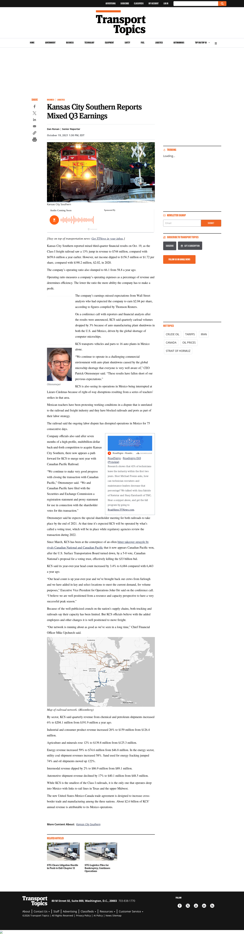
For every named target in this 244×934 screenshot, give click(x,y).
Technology (89, 42)
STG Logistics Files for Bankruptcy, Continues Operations (97, 868)
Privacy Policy (83, 915)
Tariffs (190, 334)
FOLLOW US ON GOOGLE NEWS (179, 259)
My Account (154, 3)
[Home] (122, 22)
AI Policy (98, 915)
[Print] (34, 140)
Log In (165, 3)
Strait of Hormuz (178, 351)
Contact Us (41, 911)
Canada (171, 342)
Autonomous (178, 42)
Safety (127, 42)
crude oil (172, 334)
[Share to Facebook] (34, 107)
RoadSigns (114, 458)
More (215, 42)
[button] (34, 133)
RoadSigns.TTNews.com (121, 509)
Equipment (109, 42)
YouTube (196, 906)
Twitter (188, 906)
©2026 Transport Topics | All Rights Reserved (47, 915)
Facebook (180, 906)
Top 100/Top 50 (201, 42)
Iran (204, 334)
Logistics (159, 42)
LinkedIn (204, 906)
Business (70, 42)
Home (32, 42)
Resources (107, 911)
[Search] (222, 3)
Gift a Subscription (192, 245)
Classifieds (139, 3)
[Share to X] (34, 114)
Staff (56, 911)
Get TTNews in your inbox (107, 238)
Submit (211, 223)
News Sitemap (114, 915)
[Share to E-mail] (34, 127)
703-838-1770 (127, 901)
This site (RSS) (212, 906)
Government (50, 42)
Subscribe (125, 3)
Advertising (111, 3)
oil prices (189, 342)
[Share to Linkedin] (34, 120)
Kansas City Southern (88, 824)
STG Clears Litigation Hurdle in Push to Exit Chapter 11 (62, 866)
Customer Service (130, 911)
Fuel (142, 42)
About (26, 911)
